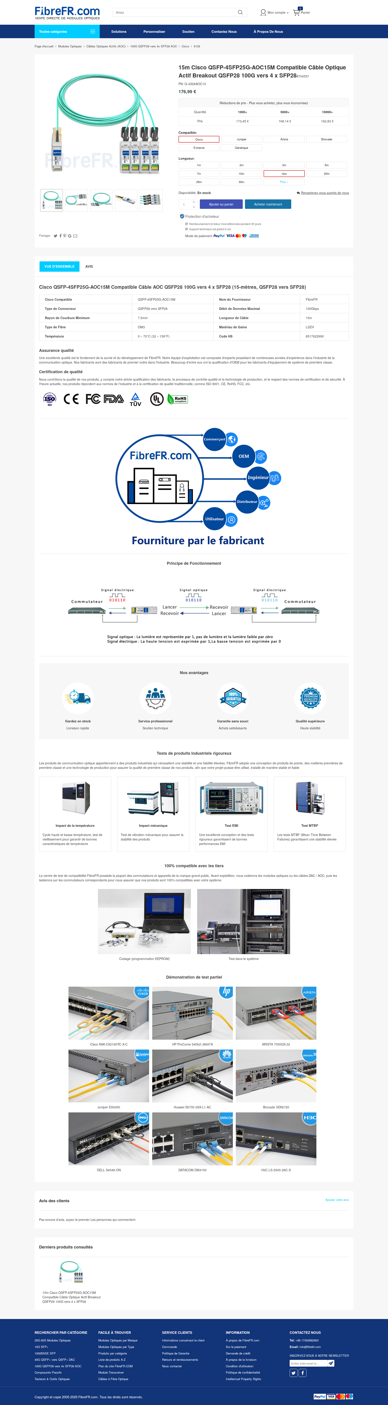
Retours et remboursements (180, 1359)
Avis (89, 266)
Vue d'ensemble (59, 266)
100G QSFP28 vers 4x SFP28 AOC (58, 1366)
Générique (241, 148)
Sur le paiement (236, 1347)
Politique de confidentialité (243, 1372)
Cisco (199, 139)
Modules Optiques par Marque (117, 1340)
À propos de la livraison (241, 1359)
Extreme (199, 148)
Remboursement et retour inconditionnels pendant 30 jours (225, 224)
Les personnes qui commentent (112, 1219)
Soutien (188, 31)
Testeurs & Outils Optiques (52, 1379)
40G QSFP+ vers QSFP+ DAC (55, 1359)
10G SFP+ (41, 1347)
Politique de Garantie (175, 1353)
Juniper (241, 139)
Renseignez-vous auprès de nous (325, 192)
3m (284, 165)
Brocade (326, 139)
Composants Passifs (48, 1372)
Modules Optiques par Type (116, 1347)
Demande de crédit (238, 1353)
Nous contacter (172, 1366)
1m (199, 165)
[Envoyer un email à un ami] (75, 235)
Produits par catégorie (112, 1353)
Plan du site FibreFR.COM (115, 1366)
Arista (284, 139)
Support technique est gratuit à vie (210, 229)
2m (242, 165)
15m (284, 174)
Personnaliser (154, 31)
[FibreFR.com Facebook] (302, 1373)
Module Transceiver (111, 1372)
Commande (169, 1347)
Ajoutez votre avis (337, 1200)
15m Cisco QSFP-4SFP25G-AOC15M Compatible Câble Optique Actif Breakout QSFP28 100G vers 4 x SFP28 (71, 1297)
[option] (51, 201)
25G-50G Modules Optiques (53, 1340)
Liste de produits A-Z (112, 1359)
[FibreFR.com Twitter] (294, 1373)
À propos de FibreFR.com (242, 1340)
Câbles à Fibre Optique (113, 1379)
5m (327, 165)
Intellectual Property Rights (243, 1379)
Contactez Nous (224, 31)
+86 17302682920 (307, 1340)
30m (241, 182)
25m (199, 182)
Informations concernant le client (183, 1340)
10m (241, 173)
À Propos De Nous (268, 31)
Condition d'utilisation (239, 1366)
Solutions (118, 31)
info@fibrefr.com (310, 1347)
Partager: (45, 235)
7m (199, 173)
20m (327, 173)
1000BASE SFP (45, 1353)
